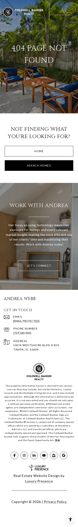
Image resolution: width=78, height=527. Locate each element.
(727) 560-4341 (22, 332)
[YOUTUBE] (44, 455)
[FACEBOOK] (14, 455)
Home (39, 151)
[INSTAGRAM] (24, 455)
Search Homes (39, 165)
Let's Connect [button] (39, 265)
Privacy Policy (55, 502)
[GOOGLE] (63, 455)
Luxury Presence (39, 481)
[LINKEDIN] (34, 455)
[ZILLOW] (54, 455)
